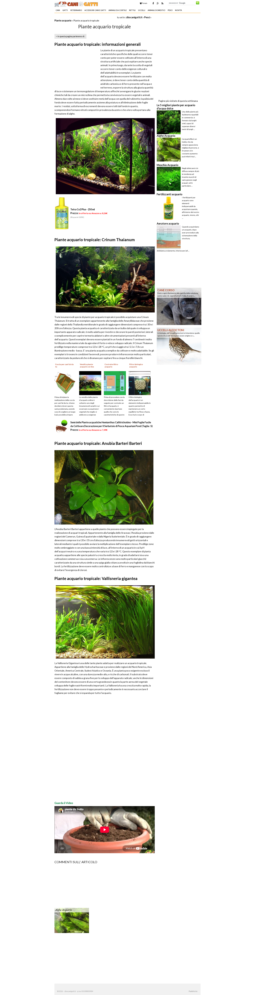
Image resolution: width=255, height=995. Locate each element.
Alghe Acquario (63, 910)
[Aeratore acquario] (169, 237)
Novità (178, 10)
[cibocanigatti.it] (76, 3)
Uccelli (141, 10)
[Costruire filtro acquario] (116, 382)
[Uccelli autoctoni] (179, 346)
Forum (144, 3)
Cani (58, 10)
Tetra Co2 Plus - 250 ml (82, 209)
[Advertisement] (85, 17)
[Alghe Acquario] (71, 920)
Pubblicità (193, 991)
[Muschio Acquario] (169, 179)
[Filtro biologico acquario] (140, 382)
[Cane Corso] (179, 306)
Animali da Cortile (118, 10)
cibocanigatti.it (134, 17)
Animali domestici (156, 10)
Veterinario (76, 10)
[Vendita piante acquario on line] (91, 382)
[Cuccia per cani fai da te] (66, 382)
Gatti (65, 10)
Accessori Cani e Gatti (95, 10)
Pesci (170, 10)
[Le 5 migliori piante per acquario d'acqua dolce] (169, 122)
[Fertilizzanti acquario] (169, 208)
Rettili (132, 10)
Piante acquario (62, 20)
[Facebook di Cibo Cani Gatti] (153, 3)
